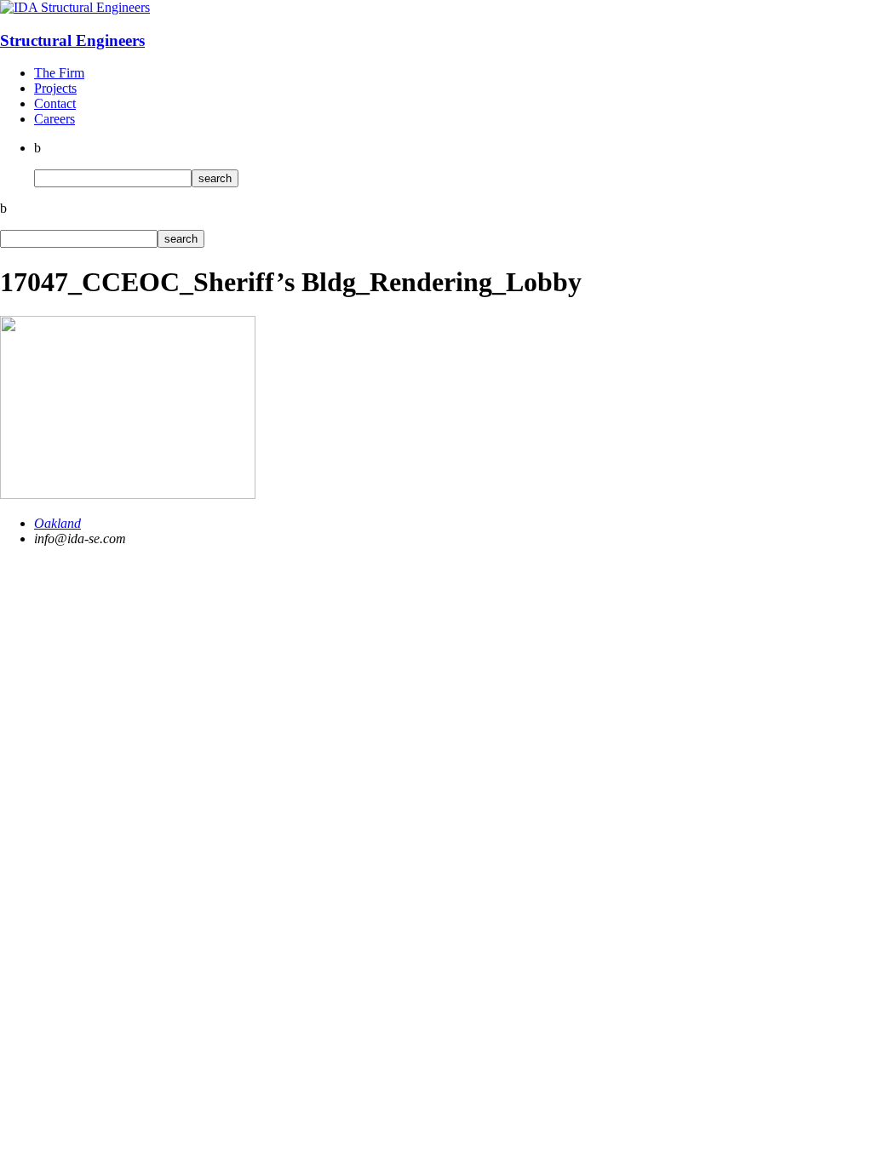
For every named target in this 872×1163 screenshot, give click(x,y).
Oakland (57, 523)
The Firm (59, 73)
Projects (55, 88)
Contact (55, 103)
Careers (54, 119)
